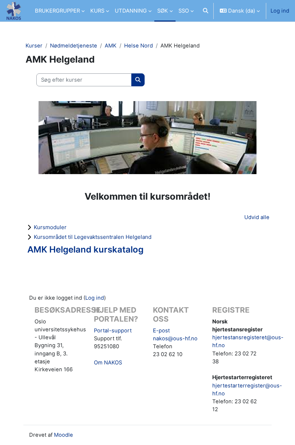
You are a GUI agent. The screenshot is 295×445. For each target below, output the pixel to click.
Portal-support (113, 330)
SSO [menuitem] (183, 11)
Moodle (63, 435)
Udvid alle (256, 217)
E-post (161, 330)
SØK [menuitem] (162, 11)
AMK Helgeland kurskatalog (85, 249)
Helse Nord (138, 45)
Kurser (34, 45)
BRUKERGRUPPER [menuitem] (57, 11)
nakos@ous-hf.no (175, 338)
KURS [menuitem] (97, 11)
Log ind (280, 11)
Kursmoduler (50, 227)
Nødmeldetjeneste (73, 45)
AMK (111, 45)
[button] (205, 11)
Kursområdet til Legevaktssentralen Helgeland (92, 236)
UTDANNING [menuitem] (131, 11)
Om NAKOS (108, 362)
